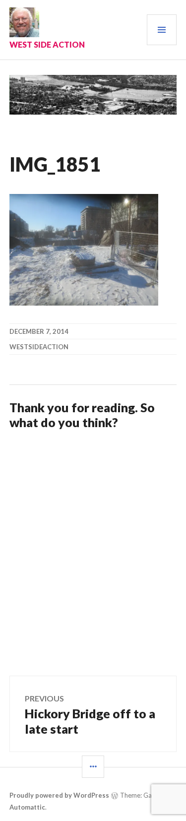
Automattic (27, 807)
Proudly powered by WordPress (59, 795)
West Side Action (47, 44)
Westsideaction (38, 347)
